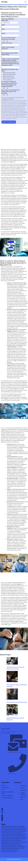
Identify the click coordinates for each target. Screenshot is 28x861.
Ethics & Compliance (6, 795)
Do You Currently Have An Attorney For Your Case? (9, 38)
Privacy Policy (5, 787)
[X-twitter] (2, 814)
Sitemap (3, 785)
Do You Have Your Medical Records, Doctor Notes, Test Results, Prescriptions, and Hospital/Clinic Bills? (9, 84)
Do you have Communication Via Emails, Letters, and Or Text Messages (10, 91)
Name (3, 25)
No (7, 41)
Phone (3, 33)
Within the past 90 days (9, 74)
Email (3, 29)
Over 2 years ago (7, 80)
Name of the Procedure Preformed (8, 48)
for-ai (2, 790)
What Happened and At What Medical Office (10, 53)
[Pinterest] (2, 820)
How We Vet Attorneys (7, 798)
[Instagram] (2, 812)
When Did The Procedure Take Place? (10, 70)
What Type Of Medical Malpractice (8, 19)
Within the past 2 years (9, 78)
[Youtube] (2, 816)
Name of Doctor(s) (7, 43)
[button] (25, 2)
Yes (4, 41)
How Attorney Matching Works (7, 792)
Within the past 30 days (9, 72)
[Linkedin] (2, 818)
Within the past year (8, 76)
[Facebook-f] (2, 810)
